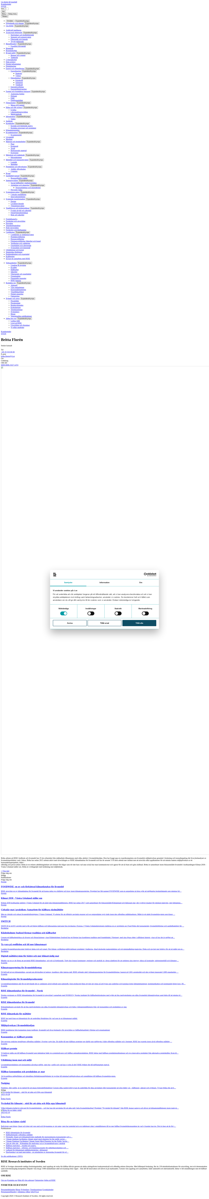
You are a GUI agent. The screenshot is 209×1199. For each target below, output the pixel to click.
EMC (13, 98)
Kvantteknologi (12, 132)
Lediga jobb (15, 321)
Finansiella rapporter (18, 278)
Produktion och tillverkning (16, 167)
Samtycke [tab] (68, 583)
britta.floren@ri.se (8, 356)
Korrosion (14, 153)
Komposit (14, 146)
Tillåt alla (139, 623)
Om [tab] (140, 583)
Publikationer (6, 877)
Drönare (14, 96)
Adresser (14, 285)
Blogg (13, 314)
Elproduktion (16, 78)
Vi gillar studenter (17, 327)
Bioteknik (9, 48)
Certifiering (10, 232)
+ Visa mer (5, 871)
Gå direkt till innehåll (9, 2)
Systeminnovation (12, 192)
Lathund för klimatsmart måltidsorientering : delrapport (27, 1150)
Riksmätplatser (16, 157)
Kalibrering (10, 256)
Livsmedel (10, 137)
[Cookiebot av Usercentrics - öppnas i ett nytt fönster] (145, 574)
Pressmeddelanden (8, 1190)
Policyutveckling (12, 228)
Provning (9, 223)
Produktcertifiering (18, 237)
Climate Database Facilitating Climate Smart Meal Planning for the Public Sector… (37, 1141)
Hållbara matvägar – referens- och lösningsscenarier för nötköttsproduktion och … (37, 1148)
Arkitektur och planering (20, 185)
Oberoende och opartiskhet (21, 274)
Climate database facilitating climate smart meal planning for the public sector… (36, 1139)
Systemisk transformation (15, 199)
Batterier (18, 73)
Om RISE (9, 26)
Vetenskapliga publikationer (21, 316)
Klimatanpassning (12, 130)
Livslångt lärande (17, 204)
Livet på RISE (16, 323)
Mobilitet (14, 164)
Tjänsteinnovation (17, 206)
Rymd (8, 173)
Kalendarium (16, 307)
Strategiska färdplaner (14, 252)
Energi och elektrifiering (15, 68)
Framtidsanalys (11, 219)
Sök (2, 9)
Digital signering (17, 294)
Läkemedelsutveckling (19, 112)
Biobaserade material (19, 151)
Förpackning (10, 103)
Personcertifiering (17, 239)
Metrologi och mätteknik (15, 155)
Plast (12, 144)
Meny (4, 14)
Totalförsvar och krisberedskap (17, 208)
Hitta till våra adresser (26, 1180)
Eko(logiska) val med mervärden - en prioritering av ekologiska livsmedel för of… (37, 1152)
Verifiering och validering (20, 243)
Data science (10, 62)
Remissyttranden (17, 305)
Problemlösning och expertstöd (17, 254)
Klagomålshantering (18, 290)
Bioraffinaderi (11, 44)
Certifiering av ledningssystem (22, 235)
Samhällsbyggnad (12, 176)
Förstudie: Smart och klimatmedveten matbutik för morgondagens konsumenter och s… (39, 1137)
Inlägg (3, 875)
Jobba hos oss (11, 318)
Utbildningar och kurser (15, 250)
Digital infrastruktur (13, 64)
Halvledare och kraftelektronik (22, 35)
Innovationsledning (18, 197)
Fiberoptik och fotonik (19, 39)
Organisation (15, 276)
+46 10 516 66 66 (8, 352)
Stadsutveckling (12, 180)
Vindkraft (19, 85)
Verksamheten (11, 263)
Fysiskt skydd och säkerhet (21, 210)
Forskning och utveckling (15, 221)
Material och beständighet (15, 142)
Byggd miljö (10, 53)
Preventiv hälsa (16, 190)
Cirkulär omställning (18, 194)
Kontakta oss (11, 283)
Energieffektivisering (19, 89)
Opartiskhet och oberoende (21, 246)
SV (2, 6)
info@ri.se (35, 1192)
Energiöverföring (17, 87)
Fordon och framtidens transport (18, 91)
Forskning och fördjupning (16, 230)
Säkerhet (14, 272)
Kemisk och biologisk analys (22, 126)
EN (5, 6)
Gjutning (14, 171)
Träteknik (14, 57)
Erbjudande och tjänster (15, 23)
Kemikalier (10, 123)
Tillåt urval (104, 623)
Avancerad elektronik (14, 33)
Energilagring (16, 71)
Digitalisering (11, 66)
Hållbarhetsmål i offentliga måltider (19, 1135)
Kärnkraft (19, 80)
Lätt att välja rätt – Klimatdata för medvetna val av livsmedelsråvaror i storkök (35, 1143)
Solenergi (19, 83)
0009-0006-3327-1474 (9, 365)
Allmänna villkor (23, 1192)
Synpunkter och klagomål (20, 248)
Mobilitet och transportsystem (17, 160)
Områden (10, 21)
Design (13, 201)
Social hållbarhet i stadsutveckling (24, 183)
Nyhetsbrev (15, 312)
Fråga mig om (6, 873)
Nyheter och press (13, 298)
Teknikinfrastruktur (13, 226)
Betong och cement (18, 55)
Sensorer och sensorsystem (21, 37)
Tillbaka (4, 16)
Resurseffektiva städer (19, 178)
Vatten (13, 119)
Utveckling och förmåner (20, 325)
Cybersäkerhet (11, 60)
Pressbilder (15, 301)
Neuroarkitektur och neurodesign (28, 188)
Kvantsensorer (16, 135)
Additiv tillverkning (18, 169)
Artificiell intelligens (13, 30)
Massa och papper (17, 105)
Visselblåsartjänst (17, 292)
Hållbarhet (15, 270)
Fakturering (15, 296)
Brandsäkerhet (11, 51)
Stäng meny (12, 14)
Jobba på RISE (50, 1180)
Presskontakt (15, 303)
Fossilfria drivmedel (18, 46)
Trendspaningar (16, 310)
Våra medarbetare (17, 287)
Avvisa (70, 623)
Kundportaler (6, 4)
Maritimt (9, 139)
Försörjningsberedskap (19, 213)
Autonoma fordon (17, 94)
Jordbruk (9, 121)
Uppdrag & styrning (18, 265)
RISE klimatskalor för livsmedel (18, 1133)
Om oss (4, 1180)
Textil (13, 148)
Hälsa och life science (14, 107)
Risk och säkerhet (17, 215)
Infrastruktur (10, 116)
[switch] (90, 613)
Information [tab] (104, 583)
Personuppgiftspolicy (9, 1192)
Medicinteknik (16, 114)
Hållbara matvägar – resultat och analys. (21, 1146)
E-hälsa (13, 110)
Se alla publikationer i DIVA (12, 1156)
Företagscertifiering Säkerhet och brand (26, 241)
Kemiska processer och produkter (23, 128)
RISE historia (16, 281)
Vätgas (18, 76)
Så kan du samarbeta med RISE (18, 259)
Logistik (14, 162)
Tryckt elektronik (17, 41)
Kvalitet (14, 267)
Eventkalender (47, 1190)
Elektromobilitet (17, 100)
